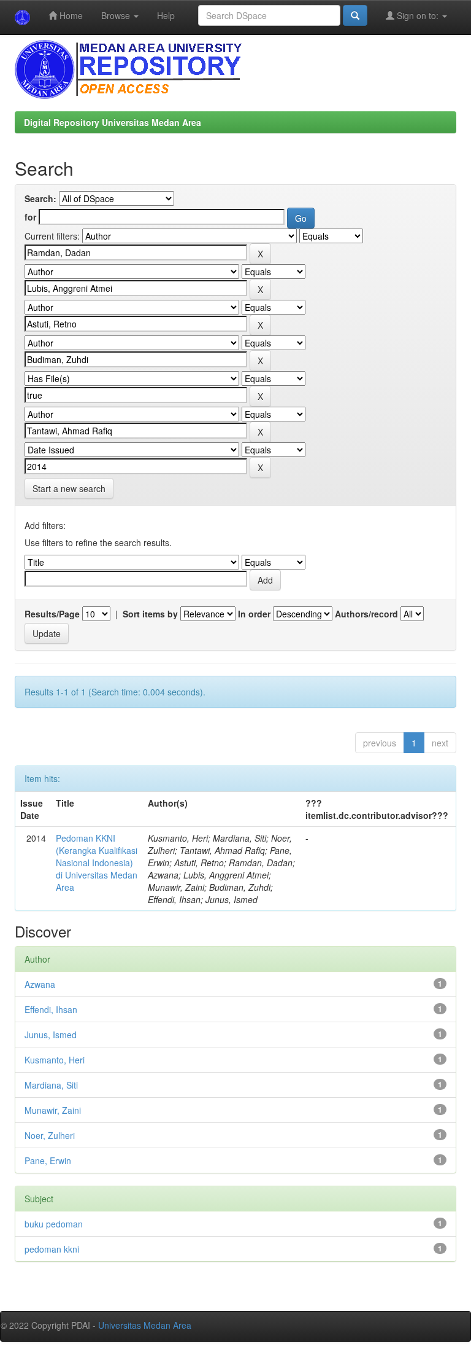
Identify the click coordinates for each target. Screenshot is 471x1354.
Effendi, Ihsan (51, 1009)
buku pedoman (54, 1224)
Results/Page (52, 614)
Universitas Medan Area (144, 1325)
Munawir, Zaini (53, 1110)
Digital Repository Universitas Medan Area (112, 122)
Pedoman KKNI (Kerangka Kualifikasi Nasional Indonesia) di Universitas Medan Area (96, 862)
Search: (40, 198)
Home (70, 15)
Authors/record (366, 614)
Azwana (40, 984)
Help (166, 15)
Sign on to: (417, 15)
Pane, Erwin (48, 1160)
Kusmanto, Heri (55, 1060)
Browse (116, 15)
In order (254, 614)
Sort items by (150, 614)
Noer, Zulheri (50, 1135)
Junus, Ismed (51, 1034)
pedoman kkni (52, 1249)
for (30, 217)
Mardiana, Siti (51, 1085)
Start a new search (69, 488)
